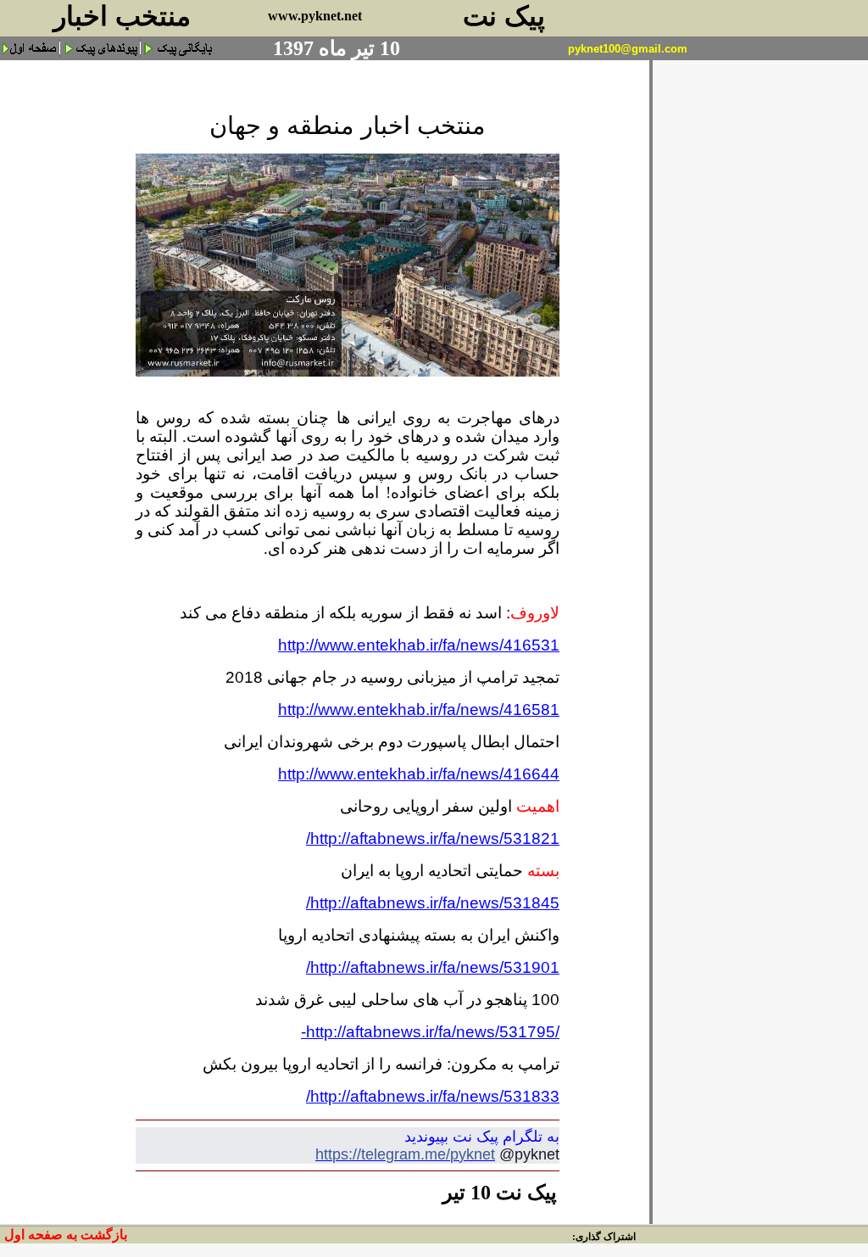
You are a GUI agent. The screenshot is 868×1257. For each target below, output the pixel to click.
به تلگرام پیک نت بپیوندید (481, 1136)
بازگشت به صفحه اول (65, 1234)
